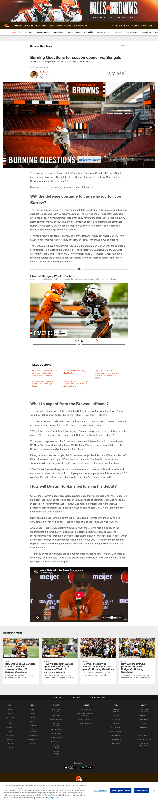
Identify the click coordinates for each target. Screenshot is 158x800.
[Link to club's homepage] (7, 25)
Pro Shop (144, 723)
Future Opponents (85, 719)
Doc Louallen (44, 72)
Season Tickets (56, 715)
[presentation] (154, 687)
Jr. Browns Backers (115, 731)
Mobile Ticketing (56, 737)
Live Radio (32, 725)
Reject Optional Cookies (121, 791)
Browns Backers (116, 727)
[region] (79, 791)
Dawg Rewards (116, 739)
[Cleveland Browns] (79, 779)
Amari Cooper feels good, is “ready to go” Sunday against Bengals (43, 383)
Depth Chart (10, 717)
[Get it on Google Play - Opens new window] (87, 769)
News (32, 709)
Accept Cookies (141, 791)
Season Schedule (85, 709)
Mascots (116, 723)
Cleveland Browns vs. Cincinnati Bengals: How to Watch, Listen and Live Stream (75, 383)
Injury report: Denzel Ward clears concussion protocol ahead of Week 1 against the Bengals (44, 372)
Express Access (56, 741)
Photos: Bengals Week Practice (52, 276)
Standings (10, 735)
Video (32, 713)
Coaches (10, 713)
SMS (143, 731)
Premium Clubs (56, 729)
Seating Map (56, 733)
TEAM (10, 705)
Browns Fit (143, 715)
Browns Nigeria (144, 719)
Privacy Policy (52, 797)
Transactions (10, 727)
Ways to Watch (32, 739)
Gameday (116, 715)
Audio (32, 721)
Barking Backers (116, 735)
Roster (10, 709)
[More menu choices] (86, 26)
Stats (10, 731)
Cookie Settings (100, 791)
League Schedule (85, 723)
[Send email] (119, 74)
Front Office (10, 739)
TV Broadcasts (32, 735)
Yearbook (10, 747)
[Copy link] (124, 73)
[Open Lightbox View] (79, 316)
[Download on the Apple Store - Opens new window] (70, 768)
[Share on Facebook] (109, 74)
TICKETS (56, 705)
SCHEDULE (85, 705)
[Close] (154, 790)
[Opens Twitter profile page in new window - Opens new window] (41, 77)
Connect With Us (143, 735)
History (10, 743)
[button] (75, 687)
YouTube (32, 743)
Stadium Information (144, 739)
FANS (116, 705)
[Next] (97, 340)
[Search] (113, 25)
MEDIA (32, 705)
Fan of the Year (116, 719)
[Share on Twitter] (114, 74)
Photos (32, 717)
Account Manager (56, 719)
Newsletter (143, 727)
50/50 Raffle (116, 743)
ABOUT (143, 705)
